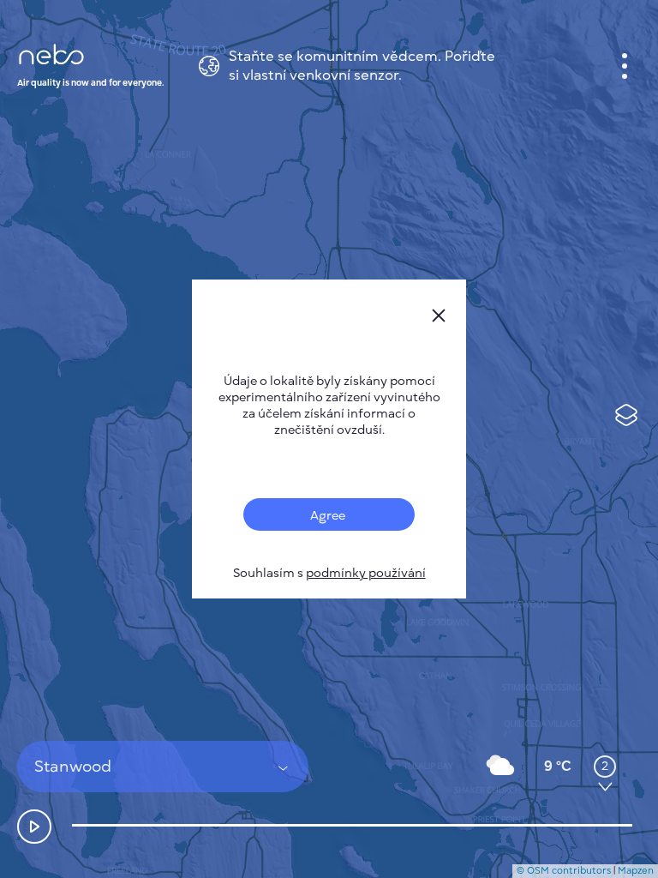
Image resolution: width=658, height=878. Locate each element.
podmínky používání (366, 573)
